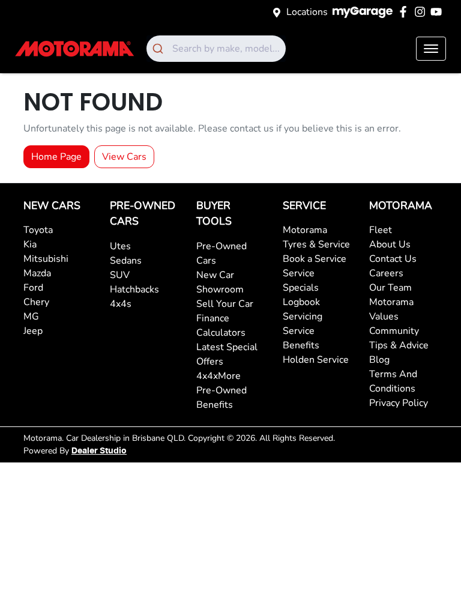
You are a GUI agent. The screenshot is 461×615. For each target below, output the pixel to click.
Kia (30, 244)
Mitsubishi (45, 258)
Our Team (390, 287)
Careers (386, 273)
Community (394, 331)
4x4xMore (218, 376)
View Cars (124, 156)
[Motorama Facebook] (405, 11)
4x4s (120, 304)
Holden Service (316, 359)
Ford (33, 287)
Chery (36, 302)
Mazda (37, 273)
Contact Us (393, 258)
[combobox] (216, 48)
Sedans (126, 260)
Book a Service (314, 258)
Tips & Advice (399, 345)
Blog (379, 359)
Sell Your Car (224, 304)
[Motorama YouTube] (438, 11)
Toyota (38, 230)
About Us (390, 244)
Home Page (56, 156)
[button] (431, 49)
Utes (120, 246)
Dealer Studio (99, 451)
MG (31, 316)
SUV (120, 275)
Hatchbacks (134, 289)
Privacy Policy (398, 403)
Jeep (33, 331)
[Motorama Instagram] (422, 11)
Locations (307, 12)
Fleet (380, 230)
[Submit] (159, 48)
